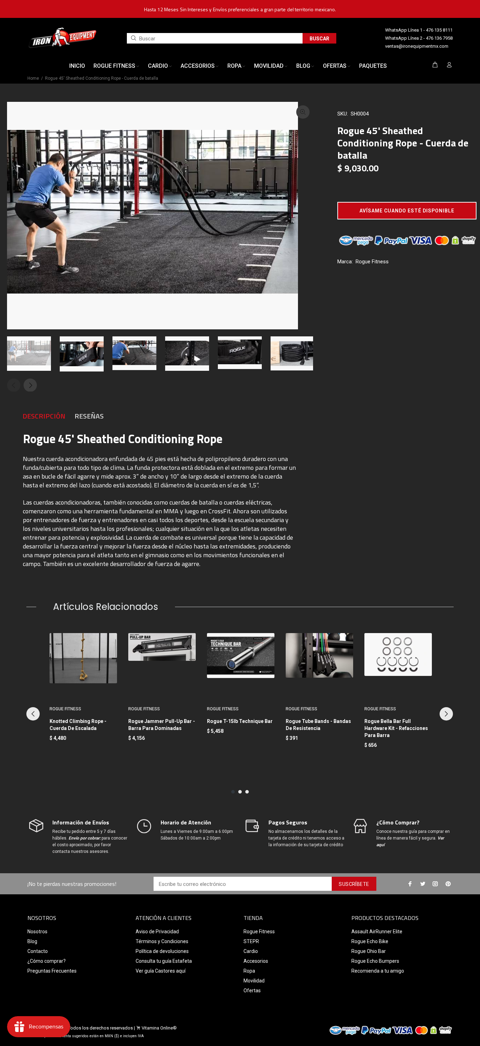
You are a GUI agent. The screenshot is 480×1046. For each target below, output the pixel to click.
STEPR (251, 941)
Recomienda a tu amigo (377, 971)
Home (33, 78)
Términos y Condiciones (162, 941)
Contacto (37, 951)
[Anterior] (33, 714)
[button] (406, 210)
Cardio (251, 951)
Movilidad (254, 980)
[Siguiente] (446, 714)
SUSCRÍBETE (354, 884)
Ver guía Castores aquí (161, 971)
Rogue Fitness (372, 261)
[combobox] (215, 38)
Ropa (249, 971)
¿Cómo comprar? (46, 961)
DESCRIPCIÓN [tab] (43, 415)
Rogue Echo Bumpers (375, 961)
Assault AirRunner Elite (376, 931)
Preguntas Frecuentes (52, 971)
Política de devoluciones (162, 951)
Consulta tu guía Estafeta (164, 961)
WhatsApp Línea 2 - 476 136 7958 (419, 38)
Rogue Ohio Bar (368, 951)
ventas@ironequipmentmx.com (416, 46)
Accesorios (256, 961)
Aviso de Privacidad (157, 931)
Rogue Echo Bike (369, 941)
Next (30, 385)
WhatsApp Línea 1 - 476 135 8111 (419, 30)
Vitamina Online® (159, 1028)
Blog (32, 941)
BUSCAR (319, 38)
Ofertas (252, 990)
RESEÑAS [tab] (89, 415)
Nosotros (37, 931)
